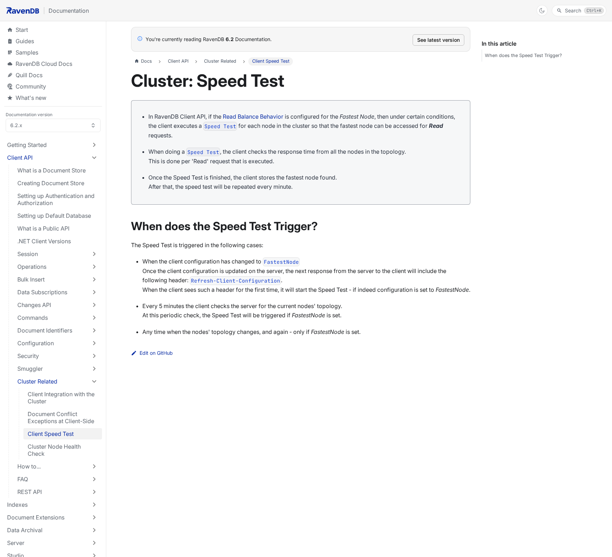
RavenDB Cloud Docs (53, 63)
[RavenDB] (23, 10)
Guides (53, 41)
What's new (31, 97)
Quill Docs (53, 75)
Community (31, 86)
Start (22, 29)
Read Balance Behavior (253, 116)
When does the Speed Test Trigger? (523, 55)
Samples (53, 52)
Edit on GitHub (156, 353)
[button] (52, 144)
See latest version (438, 40)
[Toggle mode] (542, 10)
